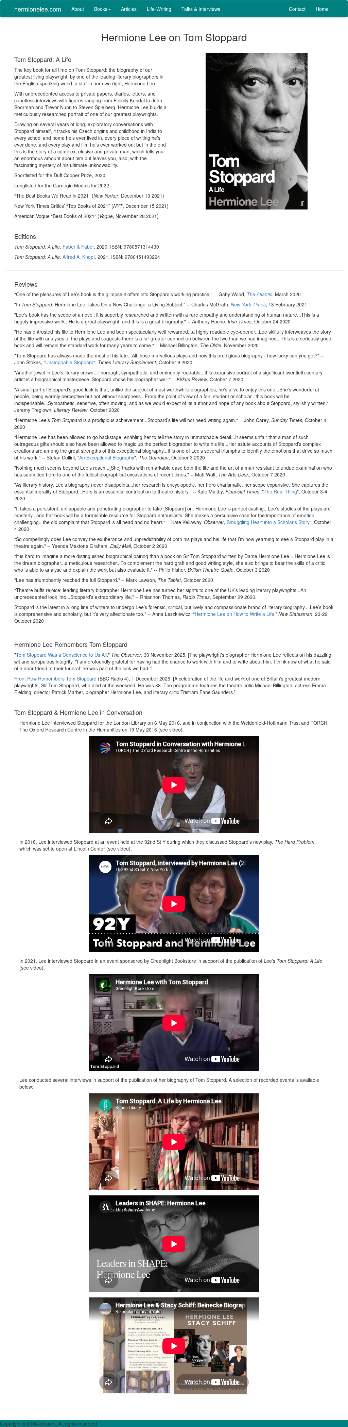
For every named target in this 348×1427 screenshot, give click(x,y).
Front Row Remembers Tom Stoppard (55, 678)
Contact (297, 8)
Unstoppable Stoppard (69, 362)
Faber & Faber (78, 246)
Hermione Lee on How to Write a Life (234, 613)
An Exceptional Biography (106, 457)
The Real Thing (280, 491)
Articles (129, 8)
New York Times (248, 304)
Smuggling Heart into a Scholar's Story (268, 522)
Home (322, 8)
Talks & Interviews (200, 8)
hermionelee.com (37, 8)
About (77, 8)
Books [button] (100, 8)
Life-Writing (159, 8)
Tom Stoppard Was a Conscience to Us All (61, 654)
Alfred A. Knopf (79, 256)
